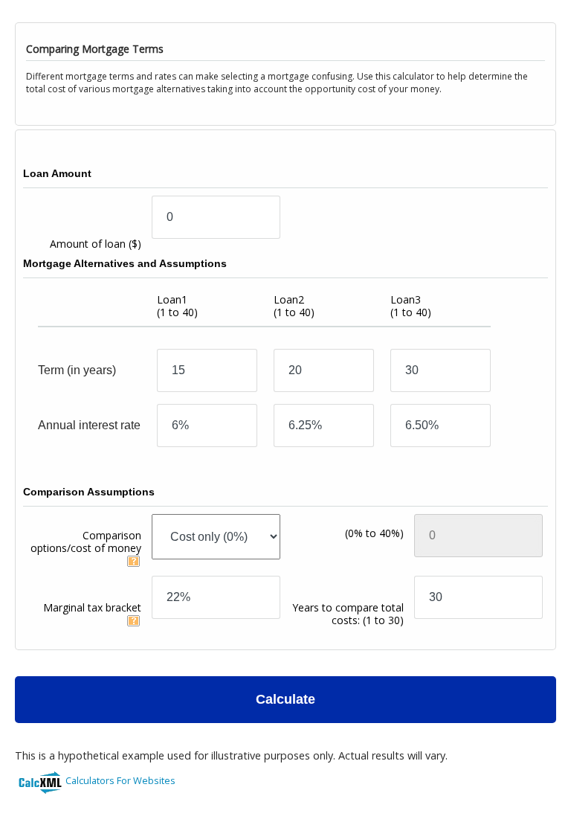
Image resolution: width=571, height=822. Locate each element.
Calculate (285, 699)
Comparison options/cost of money (85, 541)
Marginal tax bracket (92, 607)
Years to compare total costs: (348, 613)
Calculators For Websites (120, 780)
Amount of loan (95, 244)
